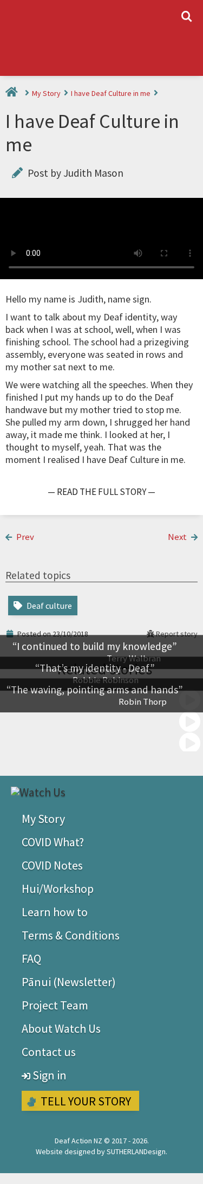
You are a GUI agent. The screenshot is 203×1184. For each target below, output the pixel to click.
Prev (24, 537)
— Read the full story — (101, 492)
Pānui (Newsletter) (69, 981)
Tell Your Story (84, 1101)
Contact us (49, 1051)
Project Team (55, 1005)
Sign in (48, 1075)
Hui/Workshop (58, 888)
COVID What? (53, 842)
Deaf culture (48, 605)
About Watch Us (61, 1028)
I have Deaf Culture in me (111, 93)
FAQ (31, 958)
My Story (47, 93)
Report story (176, 634)
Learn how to (55, 911)
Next (178, 537)
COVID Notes (52, 865)
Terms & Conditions (71, 935)
